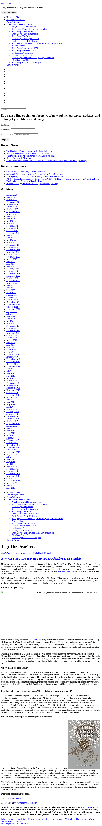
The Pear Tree (64, 571)
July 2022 (10, 285)
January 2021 (12, 328)
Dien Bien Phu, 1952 (20, 60)
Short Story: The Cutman (22, 31)
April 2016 (11, 464)
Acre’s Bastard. (87, 807)
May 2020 (10, 347)
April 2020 (11, 350)
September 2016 (13, 452)
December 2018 (13, 388)
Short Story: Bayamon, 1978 (24, 50)
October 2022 (12, 278)
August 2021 (11, 311)
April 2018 (11, 407)
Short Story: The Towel (21, 36)
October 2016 (12, 450)
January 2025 (12, 228)
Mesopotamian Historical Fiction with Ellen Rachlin (28, 153)
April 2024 (11, 240)
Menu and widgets (9, 12)
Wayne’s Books (13, 22)
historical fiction (55, 819)
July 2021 (10, 314)
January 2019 (12, 385)
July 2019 (10, 371)
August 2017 (11, 426)
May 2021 (10, 319)
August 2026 (11, 195)
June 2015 (10, 488)
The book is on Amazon (11, 798)
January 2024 (12, 247)
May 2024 (10, 238)
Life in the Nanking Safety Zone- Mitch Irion (45, 174)
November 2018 (13, 390)
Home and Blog (13, 17)
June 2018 (10, 402)
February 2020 (12, 354)
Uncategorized (23, 819)
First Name (5, 125)
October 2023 (12, 254)
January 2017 (12, 442)
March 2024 (11, 242)
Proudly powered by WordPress (14, 824)
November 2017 (13, 419)
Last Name (5, 130)
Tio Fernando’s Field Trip (22, 53)
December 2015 (13, 473)
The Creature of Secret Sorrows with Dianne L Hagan (29, 151)
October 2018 (12, 392)
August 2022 (11, 283)
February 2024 (12, 245)
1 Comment (18, 821)
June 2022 (10, 288)
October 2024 (12, 230)
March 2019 (11, 381)
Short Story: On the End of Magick (26, 62)
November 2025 (13, 207)
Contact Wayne (12, 65)
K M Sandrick (69, 819)
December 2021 (13, 302)
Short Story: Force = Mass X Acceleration (29, 29)
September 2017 (13, 423)
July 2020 (10, 342)
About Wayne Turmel (15, 19)
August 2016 (11, 454)
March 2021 (11, 323)
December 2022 (13, 273)
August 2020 (11, 340)
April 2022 (11, 292)
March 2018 (11, 409)
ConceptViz (11, 172)
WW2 (10, 821)
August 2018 (11, 397)
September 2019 (13, 366)
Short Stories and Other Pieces (19, 24)
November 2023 (13, 252)
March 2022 (11, 295)
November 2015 (13, 476)
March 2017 (11, 438)
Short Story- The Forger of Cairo (25, 38)
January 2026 (12, 204)
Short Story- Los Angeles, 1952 (25, 48)
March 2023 (11, 266)
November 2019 (13, 361)
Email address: (7, 135)
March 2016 (11, 466)
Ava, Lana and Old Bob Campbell (26, 27)
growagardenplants (14, 176)
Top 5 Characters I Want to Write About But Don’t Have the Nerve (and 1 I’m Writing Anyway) (46, 160)
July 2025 (10, 216)
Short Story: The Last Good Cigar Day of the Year (33, 58)
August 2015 (11, 483)
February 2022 (12, 297)
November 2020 (13, 333)
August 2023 (11, 259)
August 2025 (11, 214)
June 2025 (10, 219)
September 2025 (13, 211)
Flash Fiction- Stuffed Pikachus (25, 41)
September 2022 (13, 280)
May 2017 (10, 433)
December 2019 (13, 359)
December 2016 (13, 445)
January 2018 (12, 414)
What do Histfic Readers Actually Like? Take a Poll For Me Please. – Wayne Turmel (41, 179)
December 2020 (13, 331)
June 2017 (10, 431)
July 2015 (10, 485)
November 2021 (13, 304)
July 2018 (10, 400)
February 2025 (12, 226)
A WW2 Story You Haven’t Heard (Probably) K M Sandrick (42, 558)
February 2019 (12, 383)
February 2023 (12, 269)
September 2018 (13, 395)
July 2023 (10, 261)
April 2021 (11, 321)
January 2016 (12, 471)
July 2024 (10, 235)
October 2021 (12, 307)
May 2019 (10, 376)
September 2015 (13, 481)
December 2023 (13, 250)
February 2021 (12, 326)
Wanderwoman (12, 183)
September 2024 (13, 233)
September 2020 (13, 338)
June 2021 (10, 316)
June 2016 (10, 459)
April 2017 (11, 435)
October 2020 (12, 335)
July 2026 (10, 197)
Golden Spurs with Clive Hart (18, 158)
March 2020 (11, 352)
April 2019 (11, 378)
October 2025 (12, 209)
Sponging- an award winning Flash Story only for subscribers (37, 43)
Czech (44, 819)
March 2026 (11, 199)
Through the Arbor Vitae (22, 55)
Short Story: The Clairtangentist (25, 34)
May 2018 (10, 404)
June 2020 (10, 345)
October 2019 (12, 364)
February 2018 (12, 411)
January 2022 (12, 300)
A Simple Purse (18, 46)
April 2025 (11, 221)
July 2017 (10, 428)
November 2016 (13, 447)
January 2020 (12, 357)
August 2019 (11, 369)
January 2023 (12, 271)
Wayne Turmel (7, 3)
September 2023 (13, 257)
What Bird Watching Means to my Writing (40, 183)
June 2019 (10, 373)
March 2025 (11, 223)
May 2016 (10, 462)
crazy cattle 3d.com (14, 174)
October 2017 (12, 421)
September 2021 (13, 309)
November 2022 (13, 276)
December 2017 (13, 416)
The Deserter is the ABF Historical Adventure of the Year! (30, 156)
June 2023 (10, 264)
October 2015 (12, 478)
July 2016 (10, 457)
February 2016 (12, 469)
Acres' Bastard (35, 819)
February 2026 (12, 202)
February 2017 (12, 440)
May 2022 (10, 290)
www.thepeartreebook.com (25, 803)
